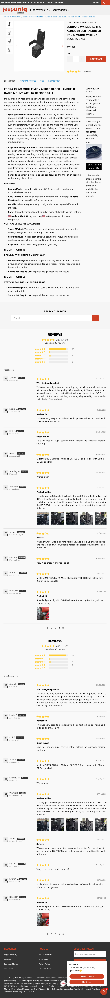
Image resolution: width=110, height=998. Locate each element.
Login (96, 2)
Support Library (45, 2)
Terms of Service (45, 954)
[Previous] (16, 46)
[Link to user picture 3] (71, 518)
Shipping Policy (45, 968)
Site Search (8, 968)
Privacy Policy (44, 959)
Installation (54, 81)
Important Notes (27, 81)
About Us (5, 2)
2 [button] (51, 628)
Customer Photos (20, 2)
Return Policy (44, 964)
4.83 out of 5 (62, 340)
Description (9, 81)
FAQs (42, 81)
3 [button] (55, 628)
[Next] (62, 46)
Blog (33, 2)
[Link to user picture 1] (42, 518)
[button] (40, 10)
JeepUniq (14, 977)
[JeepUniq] (15, 10)
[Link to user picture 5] (100, 518)
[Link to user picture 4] (86, 518)
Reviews (59, 2)
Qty (68, 53)
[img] (42, 379)
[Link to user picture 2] (57, 518)
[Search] (95, 318)
